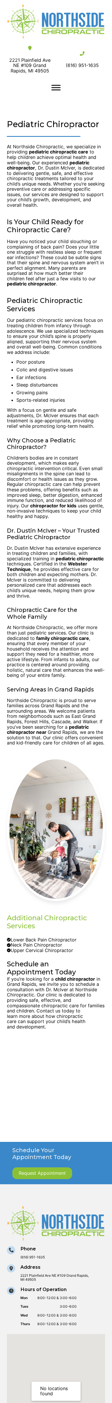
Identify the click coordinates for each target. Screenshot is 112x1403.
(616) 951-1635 (82, 65)
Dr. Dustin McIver (25, 548)
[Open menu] (56, 87)
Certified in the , (47, 566)
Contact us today (56, 1011)
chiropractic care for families (73, 1005)
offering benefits (61, 489)
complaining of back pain (34, 247)
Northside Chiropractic (38, 627)
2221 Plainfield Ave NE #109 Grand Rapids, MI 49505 (30, 66)
